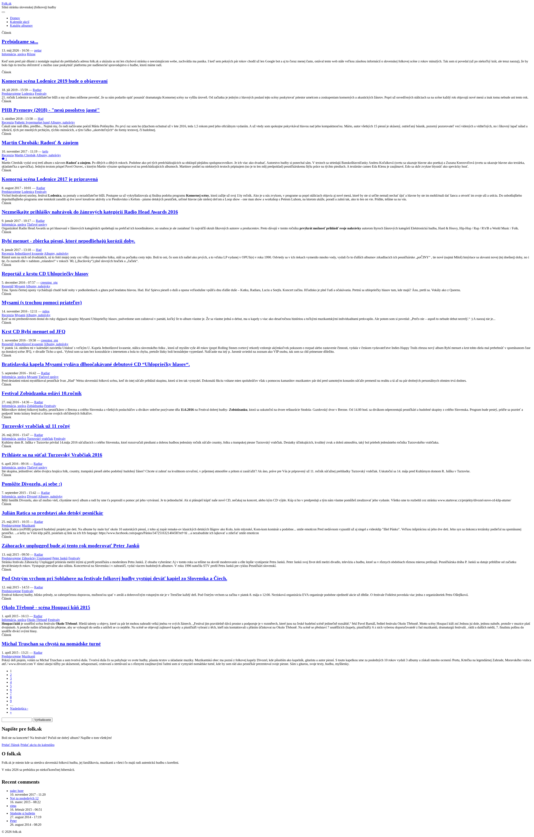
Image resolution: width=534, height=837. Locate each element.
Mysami (19, 286)
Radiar (37, 90)
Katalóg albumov (21, 25)
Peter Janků (60, 558)
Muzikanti (28, 525)
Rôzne (31, 54)
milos (45, 311)
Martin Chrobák (25, 155)
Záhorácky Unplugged (37, 558)
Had (40, 118)
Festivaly (41, 93)
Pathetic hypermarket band (32, 122)
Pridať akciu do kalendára (37, 745)
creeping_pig (49, 282)
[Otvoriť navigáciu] (3, 12)
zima (13, 806)
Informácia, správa (14, 54)
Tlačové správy (37, 224)
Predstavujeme (11, 93)
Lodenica (28, 93)
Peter (13, 821)
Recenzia (8, 122)
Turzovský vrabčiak (40, 438)
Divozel (32, 496)
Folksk (6, 3)
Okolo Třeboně (37, 620)
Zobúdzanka (35, 406)
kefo (45, 151)
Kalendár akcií (19, 22)
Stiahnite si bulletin (22, 813)
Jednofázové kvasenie (29, 253)
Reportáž (8, 286)
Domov (15, 18)
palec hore (17, 791)
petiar (38, 50)
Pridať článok (11, 745)
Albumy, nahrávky (62, 122)
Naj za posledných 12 (24, 798)
